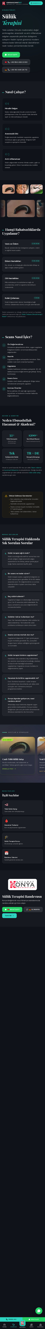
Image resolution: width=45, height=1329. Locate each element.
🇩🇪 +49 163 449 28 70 (16, 70)
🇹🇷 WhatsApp (13, 909)
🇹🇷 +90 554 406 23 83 (16, 62)
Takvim (8, 916)
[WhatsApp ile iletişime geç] (38, 1310)
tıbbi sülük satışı (35, 473)
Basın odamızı (36, 468)
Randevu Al (37, 3)
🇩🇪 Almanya (34, 909)
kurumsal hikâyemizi (11, 470)
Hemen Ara (13, 1319)
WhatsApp (35, 1319)
